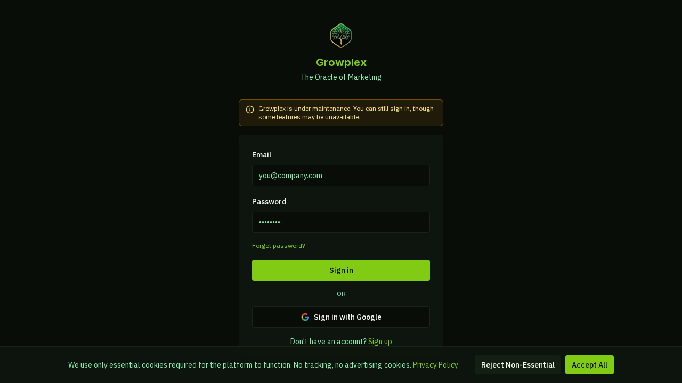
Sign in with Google (347, 317)
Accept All (589, 365)
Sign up (380, 341)
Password (269, 201)
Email (261, 155)
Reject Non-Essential (518, 365)
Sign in (341, 270)
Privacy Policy (435, 365)
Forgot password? (278, 245)
